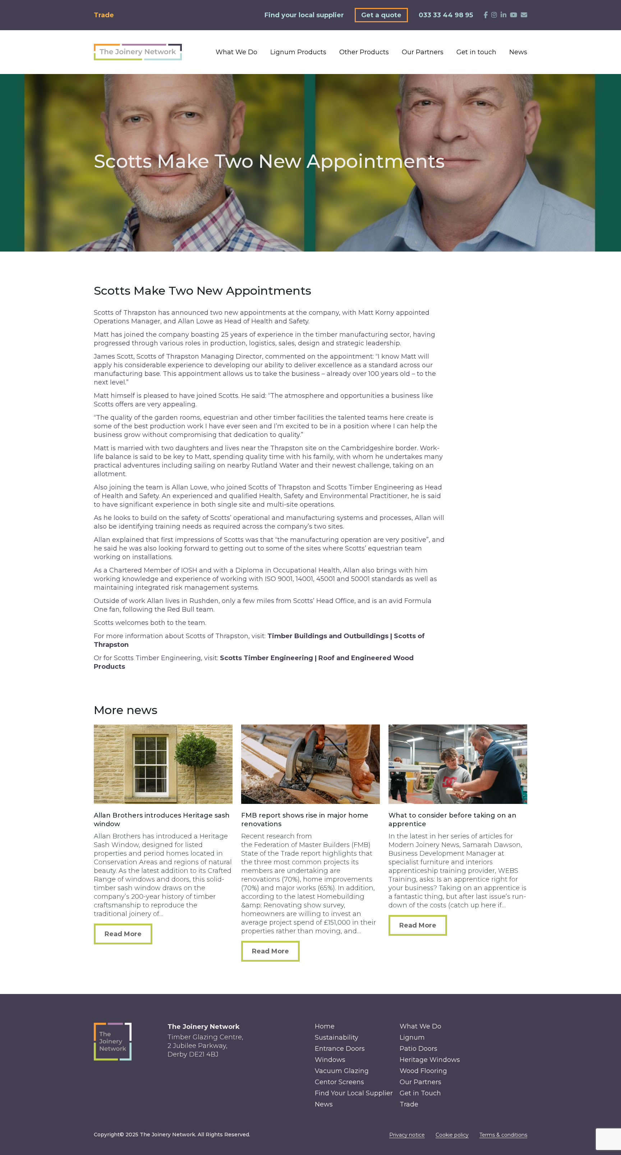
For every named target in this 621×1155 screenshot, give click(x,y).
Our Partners (422, 52)
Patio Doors (418, 1049)
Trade (104, 15)
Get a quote (381, 15)
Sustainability (336, 1037)
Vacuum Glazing (342, 1071)
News (518, 52)
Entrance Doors (340, 1049)
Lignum (412, 1037)
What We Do (236, 52)
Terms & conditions (503, 1135)
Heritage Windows (430, 1060)
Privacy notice (407, 1135)
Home (325, 1026)
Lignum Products (298, 52)
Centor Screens (339, 1082)
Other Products (364, 52)
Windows (330, 1060)
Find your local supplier (304, 15)
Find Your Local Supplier (354, 1093)
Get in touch (476, 52)
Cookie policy (452, 1135)
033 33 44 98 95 (446, 15)
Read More (123, 934)
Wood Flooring (423, 1071)
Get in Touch (420, 1093)
